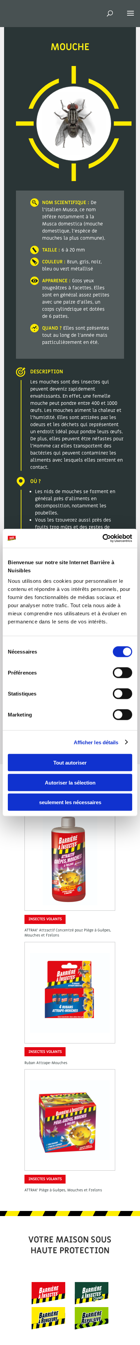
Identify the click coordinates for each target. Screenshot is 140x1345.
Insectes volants (45, 919)
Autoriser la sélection (70, 782)
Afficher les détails (96, 742)
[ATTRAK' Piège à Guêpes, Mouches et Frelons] (70, 1164)
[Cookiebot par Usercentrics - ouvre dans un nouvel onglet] (102, 538)
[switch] (122, 672)
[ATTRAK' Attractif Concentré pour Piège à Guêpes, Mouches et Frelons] (70, 904)
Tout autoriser (70, 763)
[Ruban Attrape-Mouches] (70, 1036)
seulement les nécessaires (70, 802)
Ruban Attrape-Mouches (45, 1062)
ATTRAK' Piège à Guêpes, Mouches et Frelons (63, 1190)
